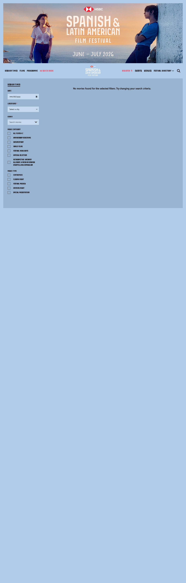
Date (9, 91)
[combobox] (23, 122)
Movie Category (14, 129)
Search (10, 117)
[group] (11, 70)
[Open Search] (179, 71)
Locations (12, 104)
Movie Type (12, 171)
